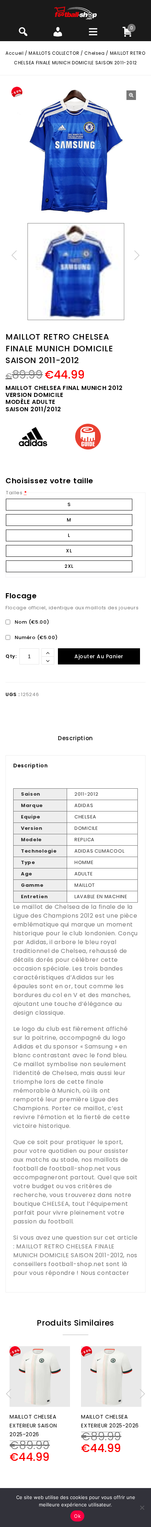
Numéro (35, 637)
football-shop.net (77, 1168)
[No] (142, 1507)
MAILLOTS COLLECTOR (54, 53)
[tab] (75, 738)
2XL (69, 566)
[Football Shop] (75, 12)
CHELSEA (55, 1204)
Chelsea (94, 53)
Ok (77, 1516)
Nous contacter (105, 1273)
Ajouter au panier (99, 656)
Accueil (14, 53)
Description (75, 738)
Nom (31, 622)
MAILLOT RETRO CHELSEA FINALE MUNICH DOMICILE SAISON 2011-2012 (68, 1250)
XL (69, 550)
